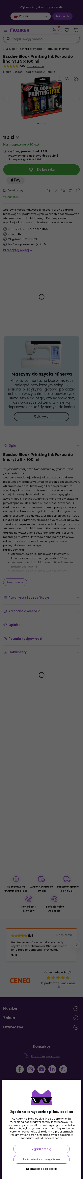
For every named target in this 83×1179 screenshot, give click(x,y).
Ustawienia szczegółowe (41, 1159)
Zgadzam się (41, 1149)
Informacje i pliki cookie (41, 1169)
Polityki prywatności (48, 1138)
